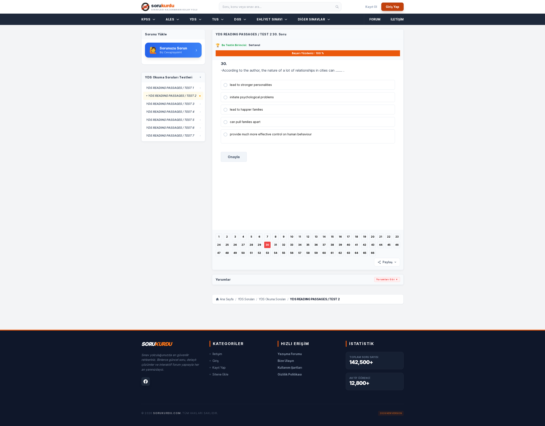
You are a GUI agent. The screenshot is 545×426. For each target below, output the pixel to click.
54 (275, 252)
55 (283, 252)
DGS (237, 19)
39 (340, 244)
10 (291, 236)
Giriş (215, 360)
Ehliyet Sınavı (270, 19)
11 (299, 236)
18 (356, 236)
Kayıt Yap (219, 367)
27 (243, 244)
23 (397, 236)
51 (251, 252)
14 (324, 236)
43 (372, 244)
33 (291, 244)
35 (307, 244)
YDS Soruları (246, 299)
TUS (215, 19)
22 (388, 236)
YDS (193, 19)
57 (299, 252)
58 (308, 252)
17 (348, 236)
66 (372, 252)
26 (235, 244)
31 (275, 244)
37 (324, 244)
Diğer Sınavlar (311, 19)
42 (364, 244)
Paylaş (388, 262)
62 (340, 252)
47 (219, 252)
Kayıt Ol (371, 7)
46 (397, 244)
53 (267, 252)
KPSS (146, 19)
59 (316, 252)
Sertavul (254, 45)
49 (235, 252)
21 (380, 236)
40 (348, 244)
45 (388, 244)
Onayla (234, 157)
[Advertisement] (307, 200)
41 (356, 244)
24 (219, 244)
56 (291, 252)
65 (364, 252)
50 (243, 252)
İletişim (397, 19)
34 (299, 244)
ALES (170, 19)
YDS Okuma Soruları (272, 299)
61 (332, 252)
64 (356, 252)
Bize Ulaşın (286, 360)
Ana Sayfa (227, 299)
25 (227, 244)
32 (283, 244)
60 (324, 252)
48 (227, 252)
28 (251, 244)
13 (316, 236)
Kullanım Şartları (290, 367)
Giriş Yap (392, 7)
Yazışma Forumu (290, 354)
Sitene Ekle (220, 374)
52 (259, 252)
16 (340, 236)
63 (348, 252)
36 (316, 244)
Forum (374, 19)
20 (372, 236)
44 (380, 244)
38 (332, 244)
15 (332, 236)
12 (307, 236)
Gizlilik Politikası (290, 374)
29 (259, 244)
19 (364, 236)
